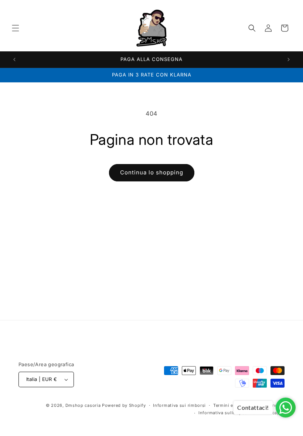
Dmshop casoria (83, 405)
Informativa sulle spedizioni (229, 412)
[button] (15, 28)
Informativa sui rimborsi (179, 405)
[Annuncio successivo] (288, 59)
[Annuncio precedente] (14, 59)
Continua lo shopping (151, 172)
